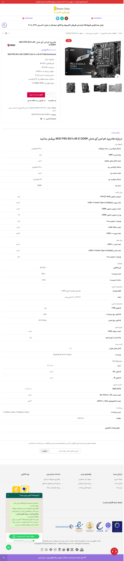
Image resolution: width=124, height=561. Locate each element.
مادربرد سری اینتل (92, 33)
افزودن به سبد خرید (36, 95)
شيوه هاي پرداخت (84, 488)
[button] (119, 59)
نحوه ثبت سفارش (85, 479)
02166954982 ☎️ (96, 18)
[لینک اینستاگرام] (66, 18)
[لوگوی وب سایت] (62, 10)
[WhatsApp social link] (62, 18)
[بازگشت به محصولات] (6, 33)
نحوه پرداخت (34, 514)
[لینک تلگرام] (57, 18)
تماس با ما (118, 483)
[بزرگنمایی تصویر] (117, 77)
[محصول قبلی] (9, 33)
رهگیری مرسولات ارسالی (51, 479)
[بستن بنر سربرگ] (3, 2)
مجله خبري (118, 479)
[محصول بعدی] (3, 33)
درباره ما (119, 488)
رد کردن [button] (3, 557)
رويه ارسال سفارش (84, 483)
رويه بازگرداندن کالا (53, 488)
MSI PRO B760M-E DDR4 (41, 114)
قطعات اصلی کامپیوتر (108, 33)
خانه (120, 33)
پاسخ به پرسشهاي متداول (51, 483)
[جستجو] (4, 25)
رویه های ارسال (22, 514)
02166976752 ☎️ (27, 18)
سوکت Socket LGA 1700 (74, 33)
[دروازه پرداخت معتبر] (25, 491)
